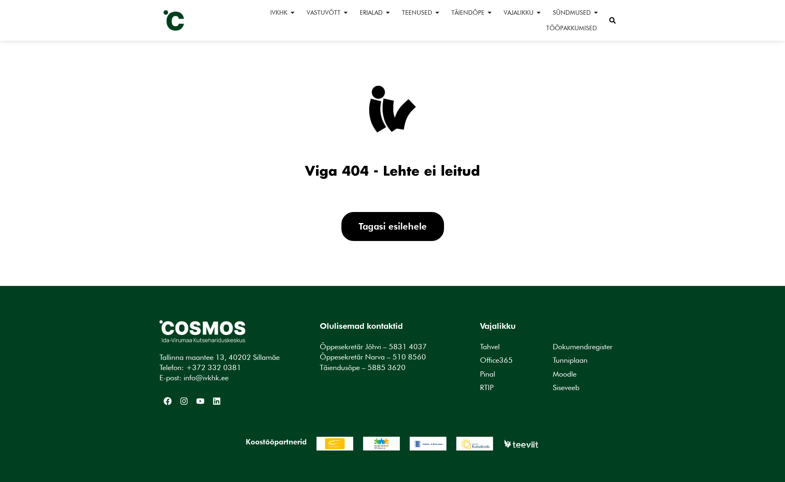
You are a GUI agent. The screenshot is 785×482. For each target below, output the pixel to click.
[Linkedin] (217, 401)
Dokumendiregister (582, 346)
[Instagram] (184, 401)
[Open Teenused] (437, 13)
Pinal (487, 374)
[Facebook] (167, 401)
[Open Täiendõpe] (490, 13)
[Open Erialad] (388, 13)
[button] (612, 20)
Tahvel (490, 346)
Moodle (564, 374)
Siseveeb (566, 387)
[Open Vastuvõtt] (346, 13)
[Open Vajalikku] (539, 13)
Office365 (496, 360)
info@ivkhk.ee (206, 377)
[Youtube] (200, 401)
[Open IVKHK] (292, 13)
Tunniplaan (570, 360)
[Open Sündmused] (596, 13)
